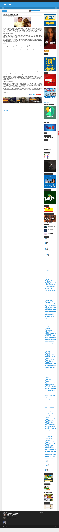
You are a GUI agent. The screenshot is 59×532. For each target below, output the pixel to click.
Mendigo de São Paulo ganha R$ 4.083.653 (49, 270)
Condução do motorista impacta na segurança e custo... (50, 358)
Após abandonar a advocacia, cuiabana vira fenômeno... (50, 451)
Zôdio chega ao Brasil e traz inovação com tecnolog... (50, 401)
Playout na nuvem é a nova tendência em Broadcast (50, 397)
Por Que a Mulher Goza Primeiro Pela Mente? (50, 273)
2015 (45, 468)
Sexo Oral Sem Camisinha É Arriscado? (50, 264)
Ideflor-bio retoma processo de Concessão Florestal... (49, 436)
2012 (45, 471)
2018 (45, 248)
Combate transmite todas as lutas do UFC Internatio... (50, 442)
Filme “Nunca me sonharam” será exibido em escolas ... (49, 448)
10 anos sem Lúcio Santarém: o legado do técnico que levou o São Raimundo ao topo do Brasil (41, 10)
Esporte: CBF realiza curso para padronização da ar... (49, 315)
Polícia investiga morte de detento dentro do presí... (50, 275)
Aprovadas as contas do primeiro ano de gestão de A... (50, 334)
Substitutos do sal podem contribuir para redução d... (50, 440)
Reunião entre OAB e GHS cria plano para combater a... (50, 347)
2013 (45, 470)
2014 (45, 469)
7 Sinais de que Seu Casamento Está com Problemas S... (50, 285)
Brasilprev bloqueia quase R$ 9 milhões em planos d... (50, 364)
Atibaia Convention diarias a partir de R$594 (50, 304)
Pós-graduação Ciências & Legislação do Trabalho (50, 417)
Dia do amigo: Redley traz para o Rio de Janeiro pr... (50, 444)
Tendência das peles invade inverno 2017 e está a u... (50, 399)
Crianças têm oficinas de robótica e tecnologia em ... (50, 395)
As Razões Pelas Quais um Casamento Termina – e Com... (50, 369)
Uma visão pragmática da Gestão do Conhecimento (50, 302)
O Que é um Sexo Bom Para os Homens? (50, 271)
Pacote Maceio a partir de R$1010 (49, 453)
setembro (47, 254)
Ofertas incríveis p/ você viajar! (49, 313)
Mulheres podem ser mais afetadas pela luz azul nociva (50, 310)
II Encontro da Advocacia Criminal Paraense (50, 259)
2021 (45, 244)
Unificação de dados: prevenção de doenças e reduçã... (50, 379)
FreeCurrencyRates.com (46, 102)
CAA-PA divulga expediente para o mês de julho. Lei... (50, 390)
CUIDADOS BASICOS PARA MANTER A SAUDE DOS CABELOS (50, 438)
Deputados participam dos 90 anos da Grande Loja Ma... (50, 353)
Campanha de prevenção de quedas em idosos (50, 455)
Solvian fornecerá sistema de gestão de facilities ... (50, 383)
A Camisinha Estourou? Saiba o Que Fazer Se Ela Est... (50, 261)
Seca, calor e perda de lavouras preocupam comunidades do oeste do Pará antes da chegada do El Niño (13, 518)
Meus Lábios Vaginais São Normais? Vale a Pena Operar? (50, 281)
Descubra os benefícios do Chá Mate (50, 356)
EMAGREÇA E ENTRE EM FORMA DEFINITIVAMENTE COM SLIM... (49, 421)
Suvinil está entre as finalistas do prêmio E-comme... (50, 345)
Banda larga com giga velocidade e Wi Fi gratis (50, 428)
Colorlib (6, 526)
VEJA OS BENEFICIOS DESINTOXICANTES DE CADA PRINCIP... (50, 308)
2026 (45, 238)
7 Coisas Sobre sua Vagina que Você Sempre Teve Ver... (50, 367)
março (46, 464)
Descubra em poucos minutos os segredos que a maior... (49, 292)
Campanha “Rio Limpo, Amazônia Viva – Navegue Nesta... (50, 328)
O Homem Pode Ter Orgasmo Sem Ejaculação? (49, 279)
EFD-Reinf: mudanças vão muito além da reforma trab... (50, 411)
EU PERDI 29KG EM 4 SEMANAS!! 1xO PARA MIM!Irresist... (50, 289)
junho (46, 460)
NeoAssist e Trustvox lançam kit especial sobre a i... (49, 458)
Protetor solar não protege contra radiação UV (50, 294)
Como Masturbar (6, 100)
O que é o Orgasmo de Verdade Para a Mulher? (22, 102)
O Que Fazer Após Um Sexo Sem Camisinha (49, 266)
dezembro (47, 250)
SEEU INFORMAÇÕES (50, 229)
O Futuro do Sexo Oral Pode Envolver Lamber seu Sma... (50, 290)
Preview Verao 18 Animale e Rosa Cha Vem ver (50, 425)
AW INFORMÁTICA (6, 4)
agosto (47, 255)
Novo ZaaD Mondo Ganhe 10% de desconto (49, 423)
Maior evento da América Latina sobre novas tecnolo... (50, 415)
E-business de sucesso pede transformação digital (49, 300)
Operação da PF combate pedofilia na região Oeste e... (50, 343)
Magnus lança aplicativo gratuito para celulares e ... (50, 318)
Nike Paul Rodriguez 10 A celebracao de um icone (50, 311)
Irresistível (17, 16)
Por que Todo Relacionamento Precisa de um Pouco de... (50, 366)
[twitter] (55, 0)
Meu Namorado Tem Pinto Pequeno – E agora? (50, 268)
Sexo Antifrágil (47, 394)
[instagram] (53, 0)
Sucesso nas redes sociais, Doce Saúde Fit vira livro (50, 419)
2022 (45, 243)
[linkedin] (54, 0)
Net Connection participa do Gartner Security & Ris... (50, 360)
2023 (45, 242)
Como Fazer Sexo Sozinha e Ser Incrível (7, 102)
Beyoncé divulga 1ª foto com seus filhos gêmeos (50, 430)
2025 (45, 239)
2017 (45, 249)
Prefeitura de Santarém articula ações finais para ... (50, 339)
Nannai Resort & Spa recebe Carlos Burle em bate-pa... (50, 355)
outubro (47, 253)
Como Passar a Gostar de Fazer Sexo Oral (50, 263)
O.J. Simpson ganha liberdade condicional (49, 362)
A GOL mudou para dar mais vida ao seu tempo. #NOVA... (50, 387)
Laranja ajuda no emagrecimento (49, 402)
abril (46, 462)
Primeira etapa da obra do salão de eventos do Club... (50, 392)
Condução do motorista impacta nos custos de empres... (50, 434)
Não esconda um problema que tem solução (50, 296)
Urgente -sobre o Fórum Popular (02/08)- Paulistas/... (49, 320)
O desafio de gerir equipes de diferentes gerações (49, 371)
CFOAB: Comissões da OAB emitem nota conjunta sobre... (50, 389)
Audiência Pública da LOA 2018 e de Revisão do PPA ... (50, 336)
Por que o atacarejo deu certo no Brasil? (50, 316)
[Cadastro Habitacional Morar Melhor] (50, 26)
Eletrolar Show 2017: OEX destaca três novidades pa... (50, 373)
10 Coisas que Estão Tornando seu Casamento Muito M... (50, 287)
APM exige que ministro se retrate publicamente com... (50, 375)
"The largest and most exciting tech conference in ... (50, 381)
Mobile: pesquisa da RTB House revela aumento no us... (50, 306)
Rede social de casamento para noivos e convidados (50, 404)
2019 (45, 247)
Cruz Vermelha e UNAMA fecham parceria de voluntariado (49, 298)
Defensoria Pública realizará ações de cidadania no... (50, 338)
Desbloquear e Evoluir (50, 233)
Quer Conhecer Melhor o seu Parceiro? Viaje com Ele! (50, 283)
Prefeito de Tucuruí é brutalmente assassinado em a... (50, 341)
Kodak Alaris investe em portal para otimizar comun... (50, 322)
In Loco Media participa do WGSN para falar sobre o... (50, 351)
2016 (45, 466)
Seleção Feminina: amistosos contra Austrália (50, 377)
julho (46, 256)
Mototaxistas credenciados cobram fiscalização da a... (50, 324)
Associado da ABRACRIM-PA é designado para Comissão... (49, 413)
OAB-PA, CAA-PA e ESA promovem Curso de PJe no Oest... (49, 349)
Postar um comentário (6, 110)
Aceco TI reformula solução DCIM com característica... (50, 450)
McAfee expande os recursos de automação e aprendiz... (49, 330)
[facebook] (52, 0)
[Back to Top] (55, 526)
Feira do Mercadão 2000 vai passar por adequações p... (50, 326)
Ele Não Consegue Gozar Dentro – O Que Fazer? (50, 277)
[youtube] (56, 0)
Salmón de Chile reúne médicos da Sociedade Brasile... (50, 432)
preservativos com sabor (23, 71)
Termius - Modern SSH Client (51, 226)
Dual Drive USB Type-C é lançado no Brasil (50, 456)
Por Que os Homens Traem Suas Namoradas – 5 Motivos (35, 102)
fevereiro (47, 465)
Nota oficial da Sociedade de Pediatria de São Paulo (50, 409)
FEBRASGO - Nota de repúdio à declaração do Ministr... (49, 407)
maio (46, 461)
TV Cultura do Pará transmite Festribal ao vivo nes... (50, 332)
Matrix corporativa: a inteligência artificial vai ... (49, 385)
